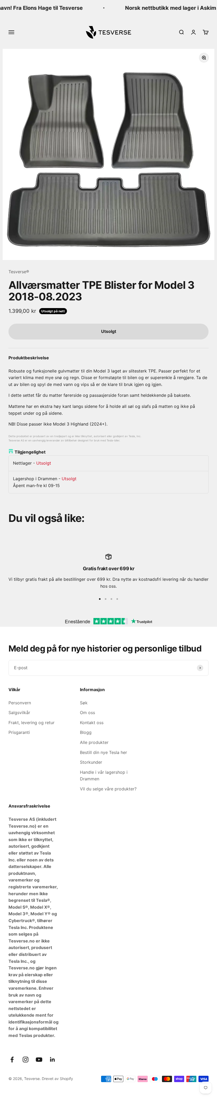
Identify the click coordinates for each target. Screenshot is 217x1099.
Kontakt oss (91, 722)
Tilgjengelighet (30, 452)
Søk (84, 702)
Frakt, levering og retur (31, 722)
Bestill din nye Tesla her (103, 752)
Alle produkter (94, 742)
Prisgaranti (19, 732)
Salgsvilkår (19, 712)
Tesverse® (18, 271)
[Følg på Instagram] (25, 1059)
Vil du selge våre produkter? (108, 788)
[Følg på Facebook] (12, 1059)
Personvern (19, 702)
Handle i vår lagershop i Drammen (104, 776)
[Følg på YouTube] (39, 1059)
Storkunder (91, 762)
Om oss (87, 712)
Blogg (86, 732)
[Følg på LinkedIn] (52, 1059)
